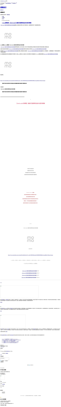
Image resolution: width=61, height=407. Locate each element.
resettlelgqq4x (2, 346)
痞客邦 (7, 351)
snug (1, 282)
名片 (3, 18)
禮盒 (6, 331)
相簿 (3, 16)
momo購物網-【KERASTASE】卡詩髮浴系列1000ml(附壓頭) (10, 341)
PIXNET (23, 395)
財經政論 (8, 14)
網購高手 (3, 7)
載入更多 (2, 356)
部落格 (3, 17)
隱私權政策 (35, 395)
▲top (1, 354)
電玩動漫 (7, 353)
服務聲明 (39, 395)
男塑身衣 (11, 308)
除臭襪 (2, 299)
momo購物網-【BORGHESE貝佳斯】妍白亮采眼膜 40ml (9, 342)
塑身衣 (1, 302)
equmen (6, 308)
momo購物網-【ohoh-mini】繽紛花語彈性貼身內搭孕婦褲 (16, 22)
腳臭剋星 (7, 299)
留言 (8, 351)
